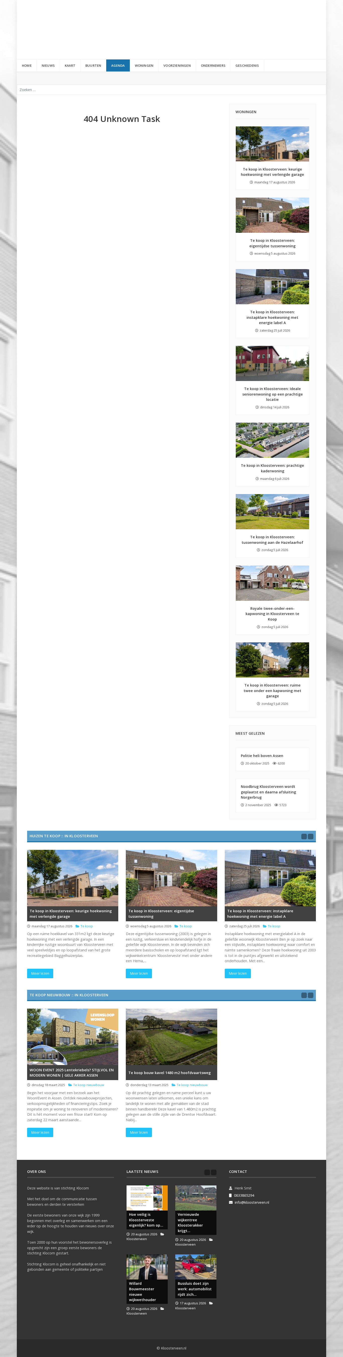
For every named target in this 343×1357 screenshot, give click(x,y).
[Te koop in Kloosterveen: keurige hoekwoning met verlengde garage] (272, 144)
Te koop (87, 926)
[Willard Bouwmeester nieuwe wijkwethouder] (147, 1266)
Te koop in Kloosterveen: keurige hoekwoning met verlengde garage (71, 914)
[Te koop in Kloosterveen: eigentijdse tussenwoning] (272, 215)
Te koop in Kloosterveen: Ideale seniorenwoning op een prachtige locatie (272, 394)
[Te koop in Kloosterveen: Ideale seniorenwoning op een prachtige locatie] (272, 363)
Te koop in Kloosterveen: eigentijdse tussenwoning (161, 914)
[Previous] (304, 836)
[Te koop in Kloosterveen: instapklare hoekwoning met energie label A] (272, 286)
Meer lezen (40, 973)
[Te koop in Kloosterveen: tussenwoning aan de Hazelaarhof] (272, 511)
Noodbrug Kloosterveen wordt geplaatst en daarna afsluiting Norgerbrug (268, 792)
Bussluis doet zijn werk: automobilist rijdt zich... (195, 1289)
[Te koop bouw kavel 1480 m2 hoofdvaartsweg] (171, 1037)
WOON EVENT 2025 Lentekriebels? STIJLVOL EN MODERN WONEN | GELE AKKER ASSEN (72, 1073)
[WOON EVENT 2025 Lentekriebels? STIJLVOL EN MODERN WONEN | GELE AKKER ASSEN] (72, 1037)
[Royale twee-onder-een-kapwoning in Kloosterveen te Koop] (272, 583)
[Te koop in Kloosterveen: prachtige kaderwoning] (272, 440)
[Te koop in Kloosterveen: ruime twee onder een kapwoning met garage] (272, 659)
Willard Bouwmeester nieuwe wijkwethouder (142, 1291)
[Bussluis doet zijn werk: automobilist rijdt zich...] (195, 1266)
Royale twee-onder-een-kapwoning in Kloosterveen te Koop (272, 614)
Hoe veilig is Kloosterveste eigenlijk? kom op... (146, 1220)
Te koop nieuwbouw (88, 1085)
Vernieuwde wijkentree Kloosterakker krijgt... (190, 1222)
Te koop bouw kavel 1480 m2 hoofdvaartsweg (169, 1072)
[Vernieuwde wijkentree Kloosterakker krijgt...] (195, 1198)
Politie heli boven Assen (262, 755)
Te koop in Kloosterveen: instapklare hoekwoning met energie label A (272, 317)
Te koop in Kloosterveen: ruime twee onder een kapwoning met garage (272, 690)
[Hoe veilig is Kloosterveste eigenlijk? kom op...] (147, 1198)
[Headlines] (64, 29)
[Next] (310, 836)
